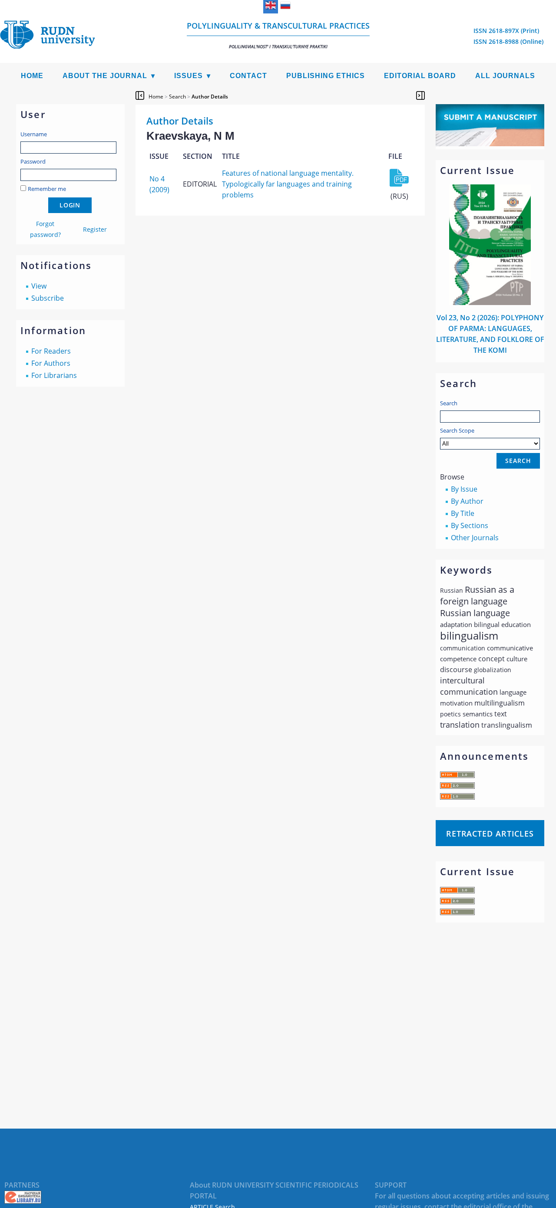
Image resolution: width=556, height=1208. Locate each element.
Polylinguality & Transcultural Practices (278, 34)
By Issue (464, 489)
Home (32, 75)
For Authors (50, 363)
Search (448, 403)
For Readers (51, 351)
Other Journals (475, 537)
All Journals (505, 75)
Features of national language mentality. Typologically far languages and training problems (288, 184)
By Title (462, 513)
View (38, 286)
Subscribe (47, 298)
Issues (188, 75)
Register (95, 229)
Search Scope (457, 430)
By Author (467, 501)
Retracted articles (490, 833)
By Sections (469, 525)
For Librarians (54, 375)
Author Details (210, 96)
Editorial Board (420, 75)
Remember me (47, 189)
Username (33, 134)
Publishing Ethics (325, 75)
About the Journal (105, 75)
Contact (248, 75)
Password (33, 161)
